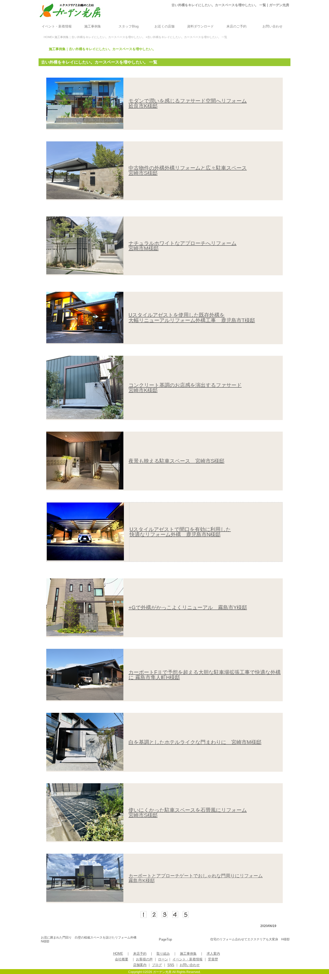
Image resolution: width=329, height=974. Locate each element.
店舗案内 (140, 965)
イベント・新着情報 (57, 26)
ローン (163, 959)
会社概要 (121, 959)
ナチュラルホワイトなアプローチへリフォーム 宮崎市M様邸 (182, 245)
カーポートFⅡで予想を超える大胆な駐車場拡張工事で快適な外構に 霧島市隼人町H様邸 (205, 674)
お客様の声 (144, 959)
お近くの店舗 (164, 26)
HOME (48, 37)
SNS (170, 965)
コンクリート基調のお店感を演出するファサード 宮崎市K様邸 (185, 387)
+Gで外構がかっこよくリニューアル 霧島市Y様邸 (188, 607)
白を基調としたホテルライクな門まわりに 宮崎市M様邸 (195, 742)
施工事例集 (92, 26)
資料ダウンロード (200, 26)
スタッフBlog (128, 26)
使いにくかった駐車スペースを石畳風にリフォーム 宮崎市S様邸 (188, 812)
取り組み (163, 953)
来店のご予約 (236, 26)
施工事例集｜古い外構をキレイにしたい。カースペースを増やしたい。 (99, 37)
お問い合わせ (272, 26)
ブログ (157, 965)
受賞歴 (213, 959)
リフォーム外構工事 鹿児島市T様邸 (212, 320)
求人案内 (213, 953)
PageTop (165, 939)
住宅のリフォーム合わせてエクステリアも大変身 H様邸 (250, 939)
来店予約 (140, 953)
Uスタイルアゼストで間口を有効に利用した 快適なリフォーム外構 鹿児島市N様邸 (180, 531)
